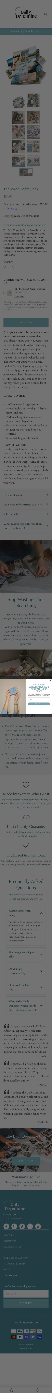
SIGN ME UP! (39, 703)
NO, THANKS (39, 707)
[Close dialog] (50, 681)
